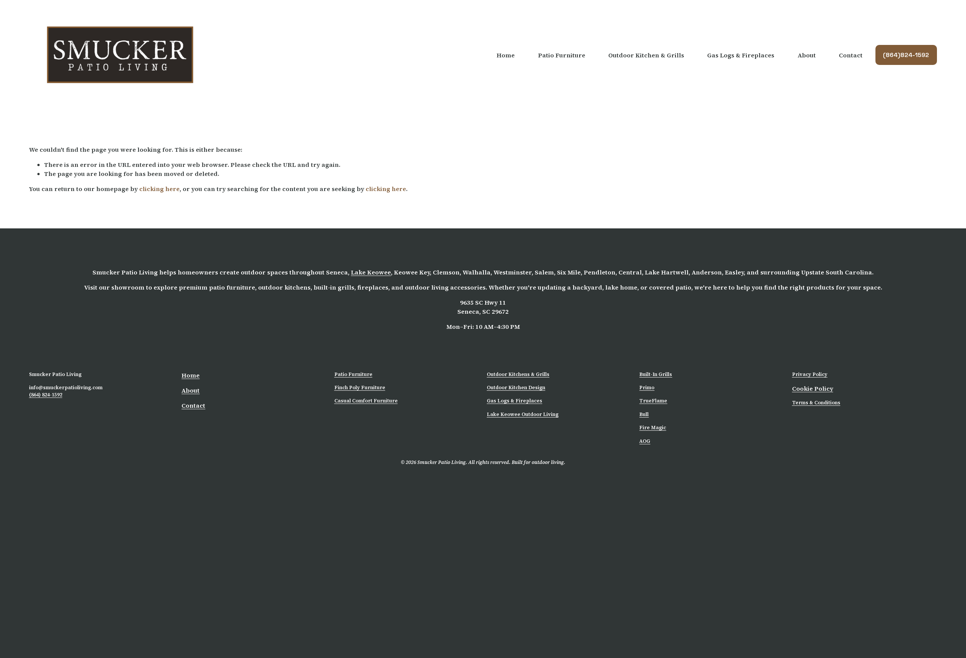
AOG (644, 441)
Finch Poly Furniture (359, 387)
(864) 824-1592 (45, 394)
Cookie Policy (812, 388)
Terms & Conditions (816, 402)
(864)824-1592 (906, 55)
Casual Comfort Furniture (366, 401)
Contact (851, 55)
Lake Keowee (371, 272)
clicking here (159, 189)
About (807, 55)
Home (506, 55)
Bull (644, 414)
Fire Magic (652, 427)
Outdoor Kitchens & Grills (518, 374)
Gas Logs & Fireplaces (740, 55)
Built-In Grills (655, 374)
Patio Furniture (353, 374)
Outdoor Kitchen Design (516, 387)
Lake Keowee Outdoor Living (522, 414)
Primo (646, 387)
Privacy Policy (810, 374)
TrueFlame (653, 401)
